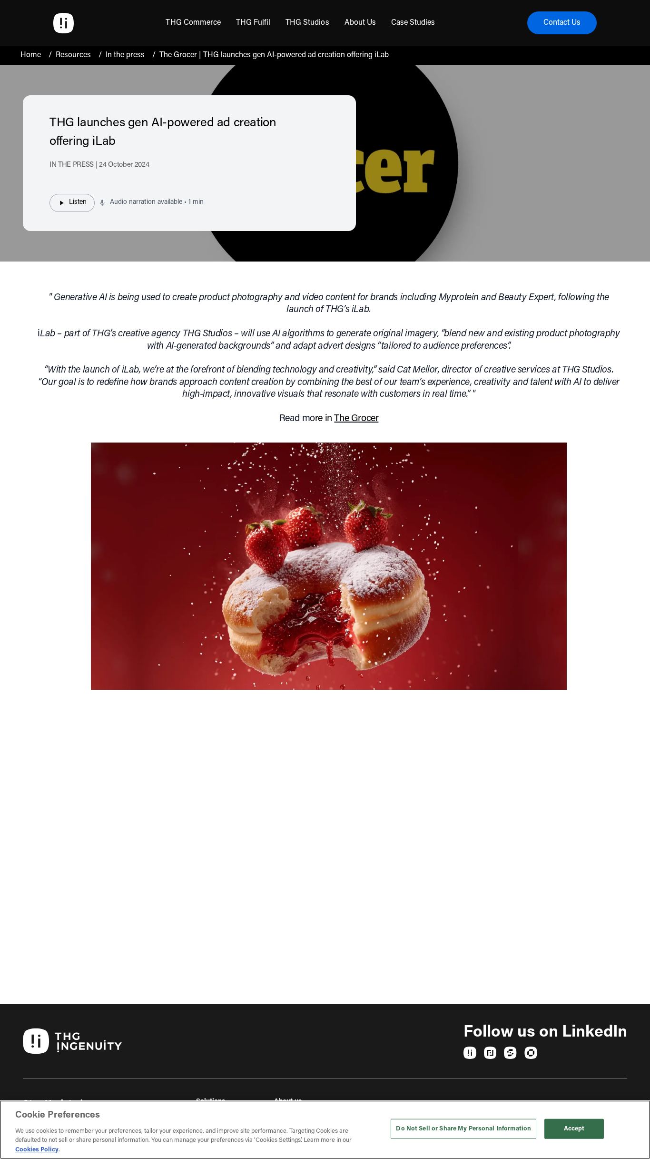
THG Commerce (193, 23)
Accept (574, 1129)
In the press (125, 55)
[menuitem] (193, 23)
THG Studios (307, 23)
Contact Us (562, 23)
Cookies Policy (37, 1149)
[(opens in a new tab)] (469, 1053)
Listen (78, 202)
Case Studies (413, 23)
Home (30, 55)
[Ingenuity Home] (63, 23)
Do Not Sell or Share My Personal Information (463, 1129)
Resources (73, 55)
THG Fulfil (253, 23)
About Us (360, 23)
